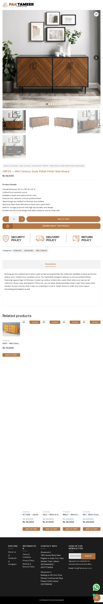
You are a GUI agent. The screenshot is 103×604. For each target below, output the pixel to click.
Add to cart (63, 219)
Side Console (25, 166)
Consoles (14, 166)
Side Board (36, 166)
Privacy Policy (28, 560)
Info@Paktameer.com (83, 568)
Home (6, 166)
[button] (96, 14)
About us (12, 552)
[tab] (50, 264)
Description (50, 264)
